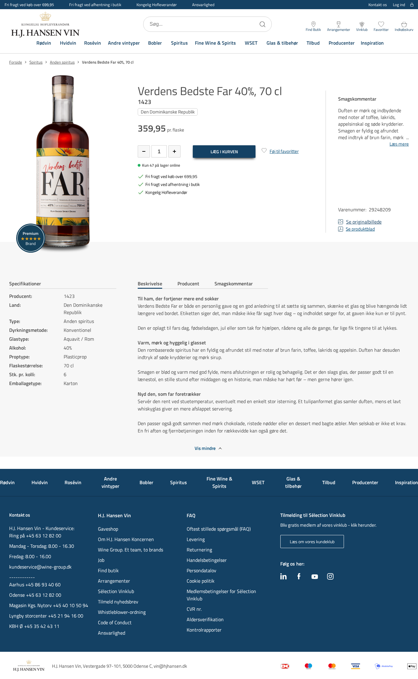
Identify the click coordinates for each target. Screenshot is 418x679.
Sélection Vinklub (116, 591)
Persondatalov (201, 570)
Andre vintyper (124, 42)
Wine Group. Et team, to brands (130, 549)
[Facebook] (298, 577)
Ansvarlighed (203, 5)
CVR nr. (194, 609)
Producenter (342, 42)
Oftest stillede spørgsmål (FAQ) (219, 528)
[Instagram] (330, 577)
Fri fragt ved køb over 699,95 (171, 176)
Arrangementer (114, 580)
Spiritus (179, 42)
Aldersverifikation (205, 619)
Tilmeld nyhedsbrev (118, 601)
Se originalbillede (364, 221)
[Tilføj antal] (174, 151)
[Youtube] (315, 577)
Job (101, 560)
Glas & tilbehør (282, 42)
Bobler (155, 42)
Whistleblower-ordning (122, 612)
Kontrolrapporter (204, 629)
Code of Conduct (115, 622)
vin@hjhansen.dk (170, 666)
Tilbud (313, 42)
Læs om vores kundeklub (312, 541)
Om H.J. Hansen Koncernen (126, 539)
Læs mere (399, 144)
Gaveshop (108, 528)
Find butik (108, 570)
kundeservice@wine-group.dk (40, 566)
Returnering (199, 549)
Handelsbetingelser (207, 560)
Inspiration (372, 42)
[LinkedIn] (283, 577)
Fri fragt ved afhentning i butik (95, 5)
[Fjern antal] (144, 151)
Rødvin (43, 42)
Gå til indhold (17, 7)
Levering (196, 539)
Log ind (399, 5)
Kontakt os (377, 5)
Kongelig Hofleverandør (156, 5)
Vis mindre (205, 448)
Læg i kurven (224, 151)
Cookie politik (201, 580)
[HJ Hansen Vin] (46, 24)
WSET (251, 42)
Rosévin (92, 42)
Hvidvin (68, 42)
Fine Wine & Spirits (215, 42)
